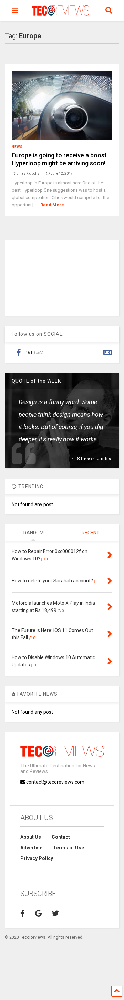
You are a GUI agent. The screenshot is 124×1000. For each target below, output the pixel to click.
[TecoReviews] (57, 16)
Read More (52, 204)
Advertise (31, 847)
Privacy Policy (36, 858)
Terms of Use (68, 847)
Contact (61, 837)
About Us (30, 837)
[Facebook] (22, 913)
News (17, 147)
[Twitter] (55, 913)
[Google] (38, 913)
